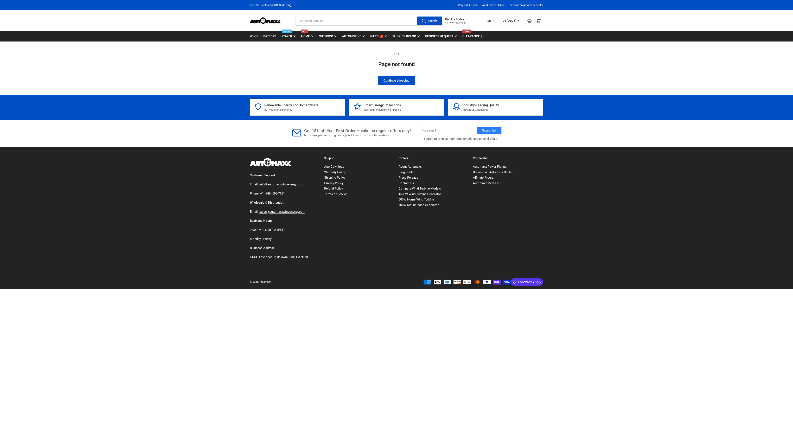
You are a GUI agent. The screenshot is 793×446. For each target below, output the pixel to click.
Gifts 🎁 (376, 36)
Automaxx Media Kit (487, 183)
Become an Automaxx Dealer (526, 5)
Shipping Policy (334, 177)
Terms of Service (336, 194)
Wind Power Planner (493, 5)
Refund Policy (333, 188)
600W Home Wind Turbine (416, 199)
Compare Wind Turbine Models (420, 188)
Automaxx (265, 281)
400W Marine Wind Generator (419, 205)
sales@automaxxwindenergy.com (282, 212)
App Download (334, 166)
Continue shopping (396, 80)
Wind (254, 36)
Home (305, 34)
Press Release (408, 177)
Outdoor (326, 36)
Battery (269, 36)
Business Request (439, 36)
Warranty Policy (335, 172)
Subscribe (489, 130)
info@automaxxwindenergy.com (281, 184)
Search (432, 21)
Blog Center (407, 172)
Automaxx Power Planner (490, 166)
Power (287, 34)
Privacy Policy (333, 183)
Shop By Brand (404, 36)
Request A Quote (468, 5)
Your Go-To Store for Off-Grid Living (270, 5)
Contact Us (406, 183)
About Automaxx (410, 166)
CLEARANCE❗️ (473, 34)
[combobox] (369, 21)
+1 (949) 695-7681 (272, 193)
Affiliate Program (484, 177)
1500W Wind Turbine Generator (420, 194)
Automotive (351, 36)
